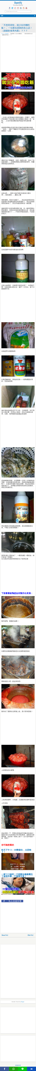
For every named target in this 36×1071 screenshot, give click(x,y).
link (20, 8)
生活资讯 (6, 33)
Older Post (30, 935)
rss (23, 8)
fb (9, 8)
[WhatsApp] (13, 1069)
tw (12, 8)
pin (18, 8)
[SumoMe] (31, 1069)
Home (2, 33)
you (26, 8)
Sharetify (18, 3)
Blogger (22, 1001)
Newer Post (5, 935)
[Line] (22, 1069)
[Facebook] (4, 1069)
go (15, 8)
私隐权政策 (18, 1065)
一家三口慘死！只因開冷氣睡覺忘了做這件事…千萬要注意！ (17, 875)
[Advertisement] (15, 41)
